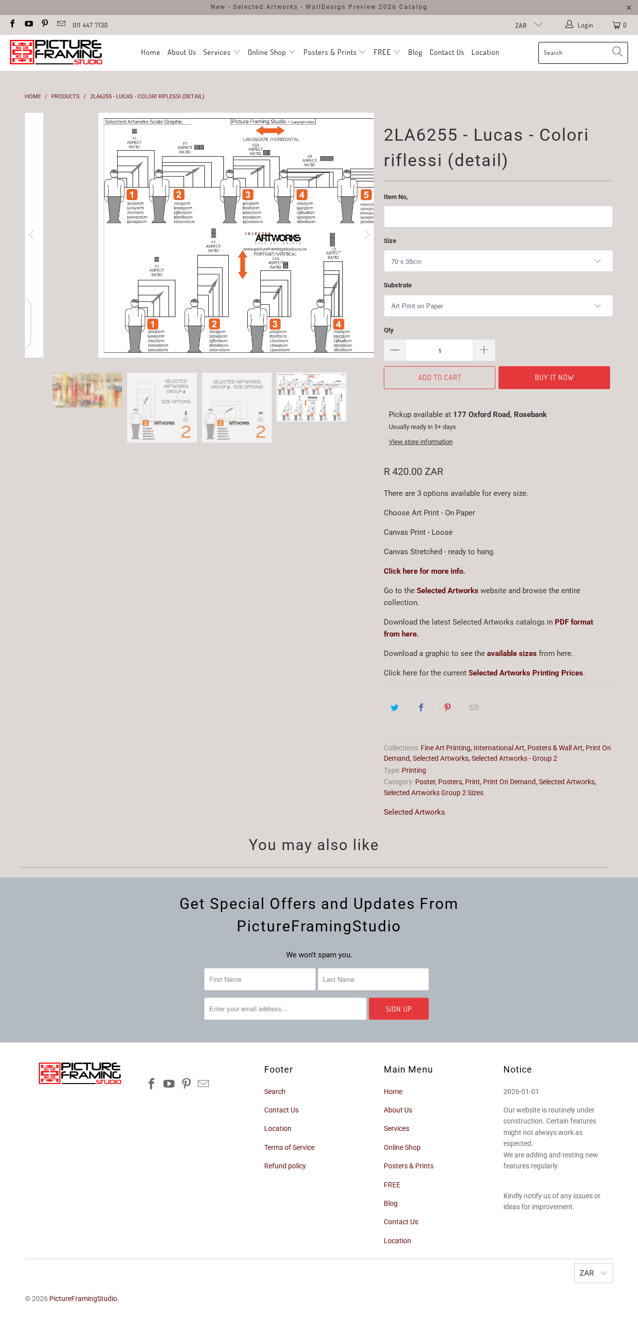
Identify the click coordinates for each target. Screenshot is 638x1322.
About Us (181, 52)
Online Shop (267, 52)
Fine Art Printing (446, 748)
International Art (499, 748)
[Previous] (32, 235)
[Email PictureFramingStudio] (60, 24)
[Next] (366, 235)
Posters (450, 782)
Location (485, 52)
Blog (415, 52)
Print (472, 782)
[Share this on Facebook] (421, 708)
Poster (425, 782)
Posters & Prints (330, 52)
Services (218, 52)
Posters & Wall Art (555, 748)
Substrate (398, 285)
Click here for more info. (424, 571)
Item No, (396, 197)
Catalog (413, 6)
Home (150, 52)
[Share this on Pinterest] (448, 708)
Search (275, 1092)
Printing (414, 770)
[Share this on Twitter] (395, 708)
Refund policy (285, 1166)
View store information (421, 441)
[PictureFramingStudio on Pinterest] (44, 24)
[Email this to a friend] (474, 708)
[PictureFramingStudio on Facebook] (11, 24)
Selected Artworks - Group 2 (514, 758)
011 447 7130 (90, 25)
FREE (383, 52)
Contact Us (447, 52)
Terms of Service (289, 1147)
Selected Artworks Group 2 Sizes (433, 793)
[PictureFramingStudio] (56, 53)
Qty (389, 330)
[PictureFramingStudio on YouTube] (27, 24)
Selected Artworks (447, 590)
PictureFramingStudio (83, 1299)
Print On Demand (509, 782)
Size (390, 240)
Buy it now (554, 377)
